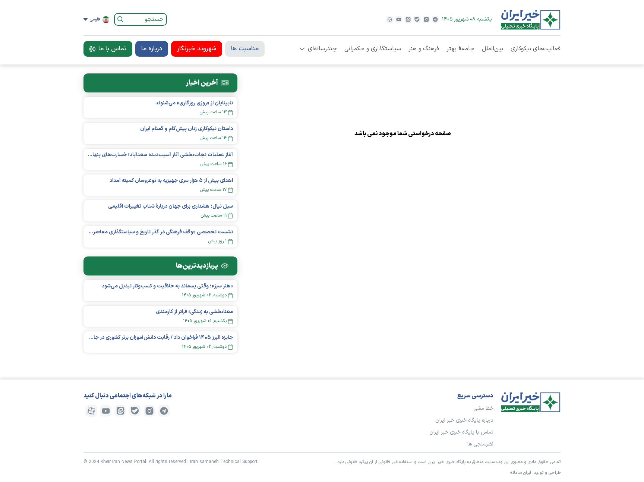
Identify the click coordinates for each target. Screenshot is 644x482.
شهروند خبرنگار (196, 49)
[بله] (417, 19)
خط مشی (483, 408)
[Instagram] (426, 19)
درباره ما (151, 49)
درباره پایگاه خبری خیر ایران (464, 420)
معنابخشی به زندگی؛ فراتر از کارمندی (194, 312)
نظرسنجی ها (480, 444)
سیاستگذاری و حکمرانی (372, 48)
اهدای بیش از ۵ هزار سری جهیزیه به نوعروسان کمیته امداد (171, 181)
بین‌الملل (492, 48)
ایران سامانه (520, 472)
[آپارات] (390, 19)
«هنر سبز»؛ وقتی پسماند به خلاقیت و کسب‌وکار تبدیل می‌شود (167, 286)
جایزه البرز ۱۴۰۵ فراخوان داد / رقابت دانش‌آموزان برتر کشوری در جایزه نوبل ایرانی (160, 337)
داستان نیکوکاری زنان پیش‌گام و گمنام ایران (186, 129)
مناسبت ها (245, 49)
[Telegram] (435, 19)
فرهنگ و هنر (423, 48)
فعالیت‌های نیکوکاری (536, 48)
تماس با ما (112, 49)
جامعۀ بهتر (460, 48)
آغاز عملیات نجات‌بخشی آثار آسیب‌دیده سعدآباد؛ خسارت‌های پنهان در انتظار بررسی (160, 155)
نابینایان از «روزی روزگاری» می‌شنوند (194, 103)
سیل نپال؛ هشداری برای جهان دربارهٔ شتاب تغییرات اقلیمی (170, 206)
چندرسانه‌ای (322, 48)
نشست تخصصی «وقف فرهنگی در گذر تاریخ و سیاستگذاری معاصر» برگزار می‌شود (160, 232)
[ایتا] (408, 19)
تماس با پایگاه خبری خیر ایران (461, 432)
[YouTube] (398, 19)
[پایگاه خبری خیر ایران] (531, 19)
